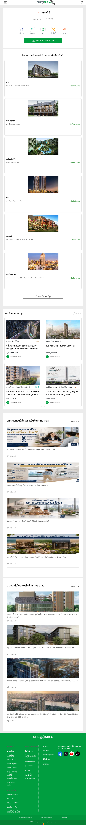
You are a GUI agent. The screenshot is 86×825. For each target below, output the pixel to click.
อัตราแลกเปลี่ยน (30, 778)
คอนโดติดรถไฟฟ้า (13, 803)
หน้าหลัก (45, 746)
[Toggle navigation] (5, 3)
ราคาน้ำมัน (28, 774)
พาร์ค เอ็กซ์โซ (10, 159)
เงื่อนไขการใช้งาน (48, 755)
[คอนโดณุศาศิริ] (43, 261)
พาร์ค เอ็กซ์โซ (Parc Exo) (12, 163)
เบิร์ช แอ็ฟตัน (10, 121)
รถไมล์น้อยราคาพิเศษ (12, 783)
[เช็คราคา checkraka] (44, 2)
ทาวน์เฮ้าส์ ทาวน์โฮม (13, 811)
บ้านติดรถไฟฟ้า (12, 807)
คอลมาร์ (9, 236)
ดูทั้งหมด (76, 313)
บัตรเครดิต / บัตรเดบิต (30, 756)
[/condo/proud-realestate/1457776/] (63, 329)
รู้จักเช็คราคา (47, 759)
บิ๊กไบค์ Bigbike (12, 763)
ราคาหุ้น (27, 770)
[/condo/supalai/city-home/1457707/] (23, 329)
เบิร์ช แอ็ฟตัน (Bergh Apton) (13, 124)
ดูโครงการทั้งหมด (41, 296)
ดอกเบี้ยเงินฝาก (30, 762)
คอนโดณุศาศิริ (11, 274)
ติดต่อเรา (46, 763)
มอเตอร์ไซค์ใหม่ (12, 759)
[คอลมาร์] (43, 223)
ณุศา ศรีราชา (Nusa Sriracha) (14, 201)
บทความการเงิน (12, 768)
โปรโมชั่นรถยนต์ (12, 778)
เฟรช (7, 82)
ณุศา (7, 197)
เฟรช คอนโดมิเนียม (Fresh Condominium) (17, 86)
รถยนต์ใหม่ (10, 751)
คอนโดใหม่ (10, 799)
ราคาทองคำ (29, 766)
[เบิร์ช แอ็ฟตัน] (43, 108)
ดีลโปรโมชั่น (47, 751)
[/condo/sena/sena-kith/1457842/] (23, 375)
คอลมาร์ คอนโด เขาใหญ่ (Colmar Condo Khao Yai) (19, 239)
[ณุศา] (43, 184)
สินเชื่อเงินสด (29, 751)
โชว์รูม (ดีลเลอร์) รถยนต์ (12, 773)
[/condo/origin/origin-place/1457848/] (63, 375)
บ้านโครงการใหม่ (12, 794)
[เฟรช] (43, 69)
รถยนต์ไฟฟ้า (11, 755)
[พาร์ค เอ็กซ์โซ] (43, 146)
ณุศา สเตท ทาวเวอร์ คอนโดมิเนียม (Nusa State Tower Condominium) (25, 278)
